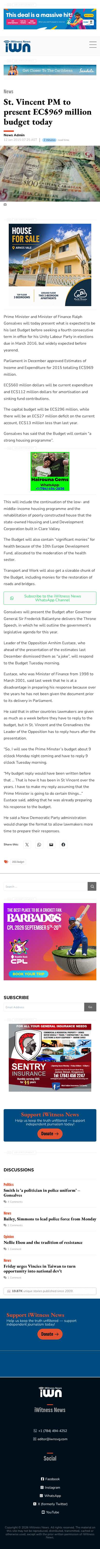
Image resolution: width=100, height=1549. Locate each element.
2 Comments (15, 1225)
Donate (47, 1133)
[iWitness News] (50, 1392)
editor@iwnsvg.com (52, 1439)
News (8, 91)
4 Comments (15, 1202)
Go (90, 1007)
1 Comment (14, 1249)
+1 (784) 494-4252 (52, 1431)
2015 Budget (18, 862)
